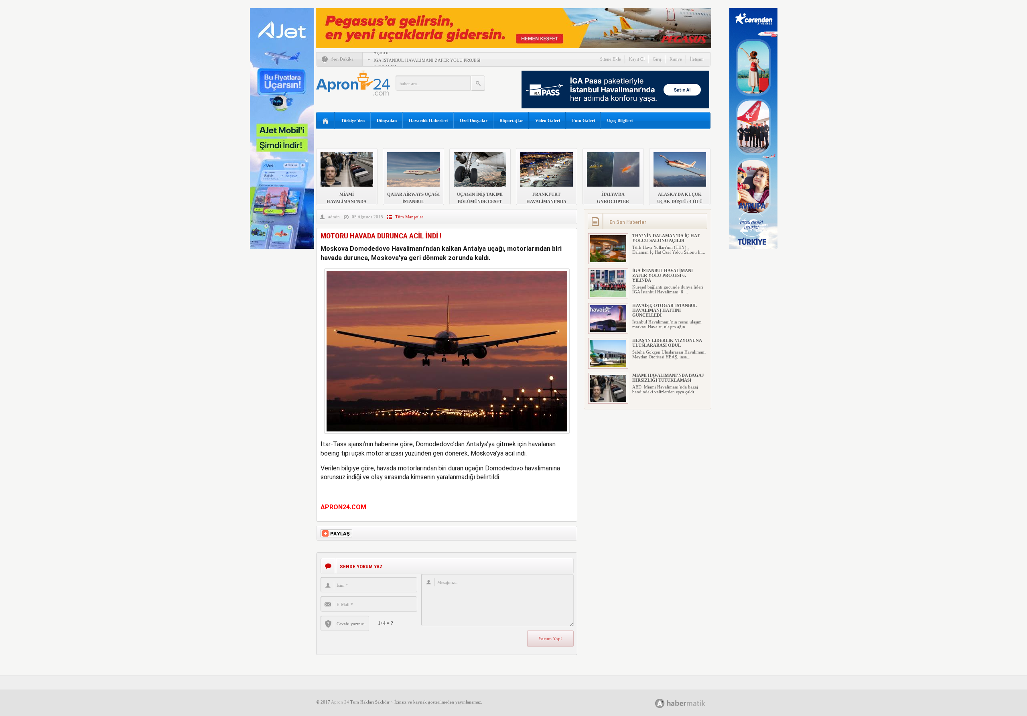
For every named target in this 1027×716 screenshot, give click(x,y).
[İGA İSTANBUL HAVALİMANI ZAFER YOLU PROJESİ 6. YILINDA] (608, 295)
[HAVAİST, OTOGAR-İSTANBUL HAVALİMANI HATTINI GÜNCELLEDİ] (608, 330)
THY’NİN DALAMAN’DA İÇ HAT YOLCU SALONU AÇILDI (666, 238)
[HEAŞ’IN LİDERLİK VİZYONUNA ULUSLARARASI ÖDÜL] (608, 365)
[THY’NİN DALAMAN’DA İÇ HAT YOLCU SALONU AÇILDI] (608, 260)
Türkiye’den (353, 120)
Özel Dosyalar (473, 120)
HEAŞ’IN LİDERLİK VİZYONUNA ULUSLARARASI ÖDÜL (667, 343)
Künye (676, 59)
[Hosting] (660, 703)
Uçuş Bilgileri (620, 120)
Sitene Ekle (610, 59)
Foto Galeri (583, 120)
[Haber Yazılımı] (689, 703)
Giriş (657, 59)
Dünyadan (387, 120)
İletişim (697, 59)
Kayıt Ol (637, 59)
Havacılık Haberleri (428, 120)
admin (334, 216)
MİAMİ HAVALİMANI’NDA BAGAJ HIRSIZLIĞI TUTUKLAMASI (668, 377)
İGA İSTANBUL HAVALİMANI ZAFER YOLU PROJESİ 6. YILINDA (662, 275)
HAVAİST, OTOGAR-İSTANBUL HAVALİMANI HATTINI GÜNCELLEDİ (664, 310)
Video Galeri (547, 120)
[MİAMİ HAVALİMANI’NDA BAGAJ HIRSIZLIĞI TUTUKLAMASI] (608, 400)
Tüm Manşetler (409, 216)
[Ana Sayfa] (325, 121)
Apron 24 (340, 702)
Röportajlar (511, 120)
